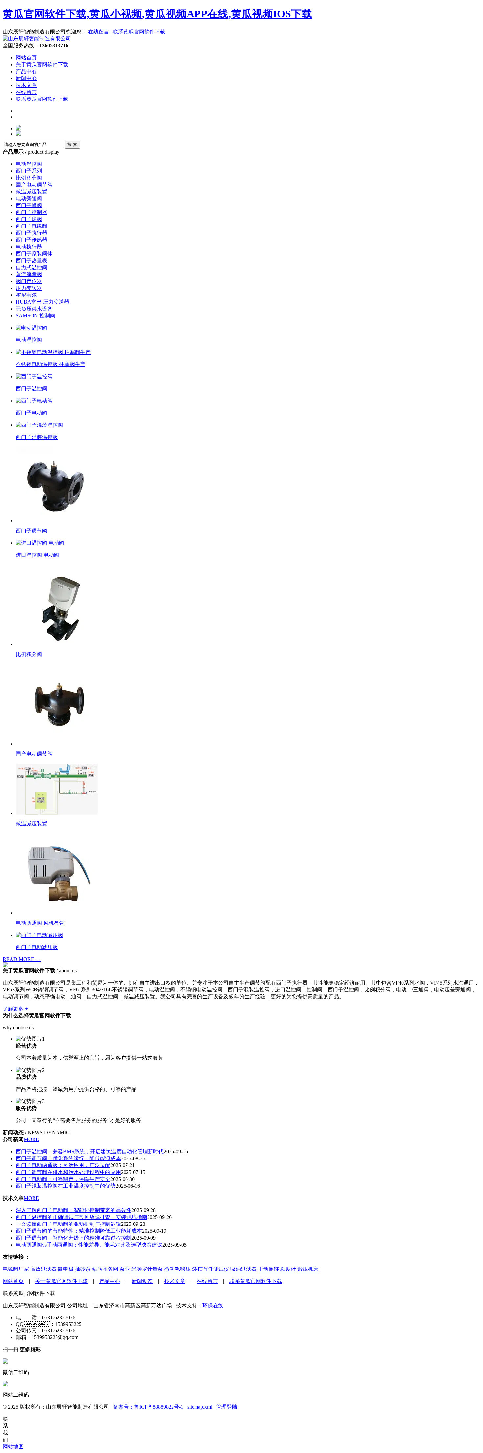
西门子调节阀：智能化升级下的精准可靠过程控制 (73, 1238)
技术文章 (26, 85)
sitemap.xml (199, 1407)
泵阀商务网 (105, 1269)
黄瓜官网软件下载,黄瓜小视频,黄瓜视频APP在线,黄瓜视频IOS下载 (157, 14)
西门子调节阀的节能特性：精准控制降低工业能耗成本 (79, 1231)
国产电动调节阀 (34, 184)
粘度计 (288, 1269)
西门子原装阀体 (34, 253)
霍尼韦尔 (26, 295)
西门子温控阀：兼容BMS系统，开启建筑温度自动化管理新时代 (90, 1151)
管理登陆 (226, 1407)
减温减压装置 (31, 191)
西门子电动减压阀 (37, 947)
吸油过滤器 (243, 1269)
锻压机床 (307, 1269)
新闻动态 (142, 1281)
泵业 (125, 1269)
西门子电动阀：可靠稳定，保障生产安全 (63, 1179)
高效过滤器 (43, 1269)
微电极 (66, 1269)
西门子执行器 (31, 233)
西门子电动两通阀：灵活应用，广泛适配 (63, 1165)
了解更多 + (15, 1008)
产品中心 (26, 71)
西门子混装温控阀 (37, 437)
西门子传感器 (31, 240)
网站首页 (26, 57)
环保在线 (212, 1305)
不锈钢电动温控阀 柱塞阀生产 (50, 364)
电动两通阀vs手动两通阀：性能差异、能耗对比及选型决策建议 (89, 1244)
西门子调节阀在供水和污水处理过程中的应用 (68, 1172)
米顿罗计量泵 (147, 1269)
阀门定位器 (29, 281)
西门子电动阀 (31, 413)
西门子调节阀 (31, 530)
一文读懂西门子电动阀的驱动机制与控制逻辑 (68, 1224)
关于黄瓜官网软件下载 (42, 64)
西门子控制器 (31, 212)
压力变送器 (29, 288)
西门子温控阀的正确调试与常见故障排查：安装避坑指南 (81, 1217)
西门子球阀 (29, 219)
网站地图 (13, 1446)
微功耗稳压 (177, 1269)
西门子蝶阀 (29, 205)
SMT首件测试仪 (210, 1269)
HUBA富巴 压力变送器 (42, 302)
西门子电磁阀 (31, 226)
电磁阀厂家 (16, 1269)
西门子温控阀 (31, 388)
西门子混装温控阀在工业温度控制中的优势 (66, 1186)
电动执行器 (29, 246)
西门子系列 (29, 171)
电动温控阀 (29, 164)
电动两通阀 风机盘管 (40, 923)
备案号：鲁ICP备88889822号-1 (148, 1407)
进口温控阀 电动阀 (37, 555)
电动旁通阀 (29, 198)
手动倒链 (268, 1269)
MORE (31, 1139)
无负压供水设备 (34, 309)
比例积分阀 (29, 178)
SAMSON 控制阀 (35, 315)
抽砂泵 (83, 1269)
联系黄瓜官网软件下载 (139, 31)
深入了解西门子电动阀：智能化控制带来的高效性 (73, 1210)
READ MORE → (22, 959)
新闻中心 (26, 78)
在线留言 (98, 31)
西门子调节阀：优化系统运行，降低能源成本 (68, 1158)
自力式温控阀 (31, 267)
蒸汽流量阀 (29, 274)
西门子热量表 (31, 260)
